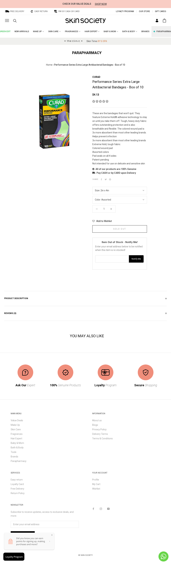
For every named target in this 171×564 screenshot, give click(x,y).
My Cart (96, 484)
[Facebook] (101, 179)
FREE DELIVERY (17, 11)
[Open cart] (164, 20)
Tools (13, 452)
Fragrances (17, 434)
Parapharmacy (18, 461)
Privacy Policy (99, 429)
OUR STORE (144, 11)
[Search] (15, 20)
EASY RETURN (41, 11)
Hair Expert (16, 438)
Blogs (95, 425)
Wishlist (96, 488)
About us (97, 420)
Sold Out (119, 229)
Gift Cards (160, 11)
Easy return (17, 479)
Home (49, 64)
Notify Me (136, 259)
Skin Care (16, 429)
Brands (14, 456)
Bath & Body (17, 447)
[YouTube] (108, 509)
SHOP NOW (101, 4)
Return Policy (18, 493)
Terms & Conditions (102, 438)
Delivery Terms (100, 434)
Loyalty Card (17, 484)
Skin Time (97, 41)
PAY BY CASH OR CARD (69, 11)
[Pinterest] (110, 179)
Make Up (15, 425)
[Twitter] (106, 179)
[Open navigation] (7, 20)
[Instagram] (101, 509)
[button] (100, 101)
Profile (95, 479)
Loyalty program (125, 11)
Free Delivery (17, 488)
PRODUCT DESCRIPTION (16, 298)
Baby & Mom (17, 443)
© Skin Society (85, 555)
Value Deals (17, 420)
